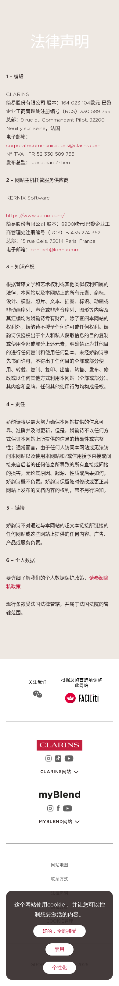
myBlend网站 (56, 822)
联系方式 (59, 878)
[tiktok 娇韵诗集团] (58, 759)
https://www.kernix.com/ (35, 215)
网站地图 (59, 864)
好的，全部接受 (59, 931)
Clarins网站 (56, 772)
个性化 (59, 967)
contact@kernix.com (55, 249)
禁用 (59, 949)
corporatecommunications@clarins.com (53, 145)
